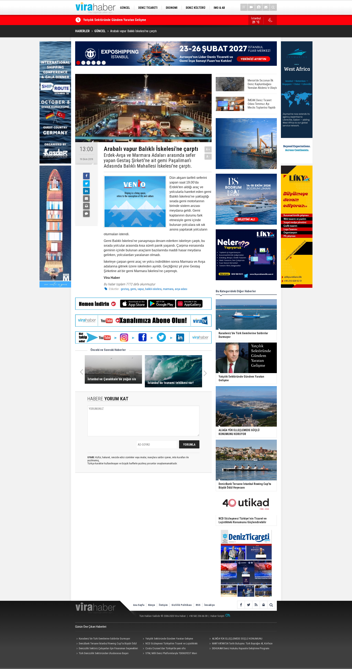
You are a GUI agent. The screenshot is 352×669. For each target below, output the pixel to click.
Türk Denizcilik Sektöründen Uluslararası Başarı (104, 653)
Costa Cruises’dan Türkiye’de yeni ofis (165, 648)
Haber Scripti (217, 615)
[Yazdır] (86, 206)
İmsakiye (209, 604)
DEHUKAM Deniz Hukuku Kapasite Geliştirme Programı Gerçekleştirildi (238, 649)
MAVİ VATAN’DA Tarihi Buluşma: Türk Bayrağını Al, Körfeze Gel (240, 644)
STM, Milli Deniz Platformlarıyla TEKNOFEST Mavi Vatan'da (169, 654)
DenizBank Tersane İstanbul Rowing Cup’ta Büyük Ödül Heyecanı (106, 644)
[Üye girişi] (263, 605)
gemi (133, 289)
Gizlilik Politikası (182, 604)
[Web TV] (251, 7)
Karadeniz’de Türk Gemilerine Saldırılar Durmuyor (104, 638)
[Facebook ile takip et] (241, 605)
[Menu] (244, 7)
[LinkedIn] (86, 191)
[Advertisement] (143, 505)
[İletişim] (266, 7)
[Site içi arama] (273, 7)
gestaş (125, 289)
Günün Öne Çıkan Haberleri (90, 626)
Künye (151, 604)
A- (208, 156)
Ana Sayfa (138, 604)
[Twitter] (86, 183)
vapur (141, 289)
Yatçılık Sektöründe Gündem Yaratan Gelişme (169, 638)
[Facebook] (86, 176)
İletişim (163, 604)
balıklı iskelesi (153, 289)
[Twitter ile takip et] (248, 605)
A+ (208, 149)
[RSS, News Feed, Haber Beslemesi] (256, 605)
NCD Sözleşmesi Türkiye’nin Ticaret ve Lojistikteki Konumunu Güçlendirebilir (170, 644)
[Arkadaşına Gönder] (86, 198)
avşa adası (181, 289)
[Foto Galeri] (258, 7)
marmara (168, 289)
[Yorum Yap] (86, 213)
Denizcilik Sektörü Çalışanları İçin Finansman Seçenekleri (108, 648)
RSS (198, 604)
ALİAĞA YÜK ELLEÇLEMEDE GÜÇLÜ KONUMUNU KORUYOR (122, 20)
